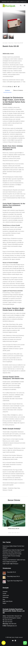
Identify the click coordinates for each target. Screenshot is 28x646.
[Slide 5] (16, 532)
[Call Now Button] (3, 643)
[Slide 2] (11, 36)
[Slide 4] (14, 532)
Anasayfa (5, 591)
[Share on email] (18, 86)
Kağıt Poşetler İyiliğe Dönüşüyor (10, 563)
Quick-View (24, 506)
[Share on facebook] (3, 86)
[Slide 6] (17, 532)
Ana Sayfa (5, 42)
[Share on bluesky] (15, 86)
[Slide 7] (19, 532)
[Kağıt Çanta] (9, 5)
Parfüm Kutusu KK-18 (13, 528)
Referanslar (5, 597)
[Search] (20, 5)
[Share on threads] (7, 86)
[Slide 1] (5, 36)
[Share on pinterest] (9, 86)
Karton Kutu (10, 42)
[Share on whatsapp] (13, 86)
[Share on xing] (17, 86)
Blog (4, 599)
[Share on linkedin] (11, 86)
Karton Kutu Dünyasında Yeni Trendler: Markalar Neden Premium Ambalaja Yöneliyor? (12, 555)
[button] (24, 5)
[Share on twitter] (5, 86)
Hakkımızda (6, 595)
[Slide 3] (12, 532)
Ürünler (4, 593)
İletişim (4, 603)
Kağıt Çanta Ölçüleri (7, 601)
